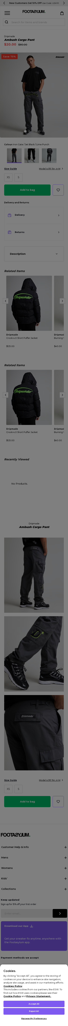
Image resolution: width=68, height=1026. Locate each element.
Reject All (34, 1011)
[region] (34, 995)
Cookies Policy (12, 986)
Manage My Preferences (34, 1018)
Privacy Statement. (38, 996)
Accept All (34, 1004)
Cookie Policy (12, 996)
